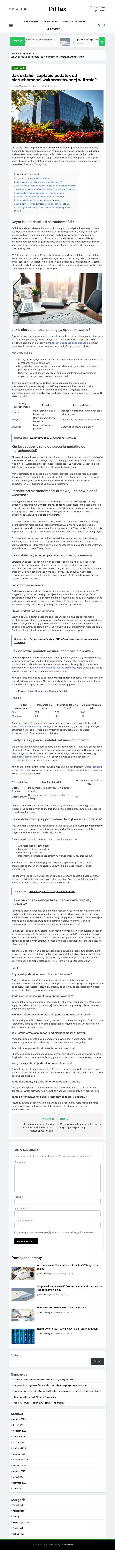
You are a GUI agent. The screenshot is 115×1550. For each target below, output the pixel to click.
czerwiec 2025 (19, 1483)
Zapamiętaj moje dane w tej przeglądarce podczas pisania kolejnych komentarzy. (55, 1232)
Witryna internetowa (24, 1220)
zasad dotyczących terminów (27, 756)
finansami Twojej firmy (35, 164)
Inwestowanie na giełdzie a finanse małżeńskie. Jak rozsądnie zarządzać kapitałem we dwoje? (57, 1391)
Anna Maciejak (20, 85)
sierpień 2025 (19, 1471)
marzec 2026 (19, 1436)
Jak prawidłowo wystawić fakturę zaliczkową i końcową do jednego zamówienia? (51, 1385)
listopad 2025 (19, 1454)
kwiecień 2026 (19, 1431)
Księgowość (51, 21)
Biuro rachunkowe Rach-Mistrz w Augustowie (62, 1307)
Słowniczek (54, 29)
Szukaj (15, 1355)
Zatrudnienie (18, 1534)
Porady (16, 1516)
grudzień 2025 (19, 1448)
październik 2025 (20, 1459)
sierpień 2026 (19, 1419)
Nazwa (18, 1196)
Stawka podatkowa (45, 691)
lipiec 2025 (18, 1477)
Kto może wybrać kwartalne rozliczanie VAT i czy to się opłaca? (43, 1379)
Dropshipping (31, 21)
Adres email (21, 1208)
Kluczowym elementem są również (51, 667)
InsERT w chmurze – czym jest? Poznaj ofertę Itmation (67, 1328)
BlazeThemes (67, 1544)
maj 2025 (17, 1488)
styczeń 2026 (19, 1442)
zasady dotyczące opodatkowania (70, 342)
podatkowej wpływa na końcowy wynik (32, 726)
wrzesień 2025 (19, 1465)
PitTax (57, 8)
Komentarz (20, 1162)
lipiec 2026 (18, 1425)
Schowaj (33, 174)
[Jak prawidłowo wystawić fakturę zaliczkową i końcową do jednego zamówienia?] (51, 43)
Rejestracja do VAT (73, 21)
